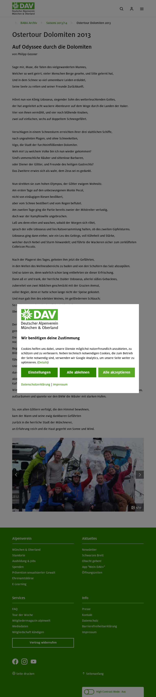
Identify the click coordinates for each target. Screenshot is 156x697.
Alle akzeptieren (116, 372)
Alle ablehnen (78, 372)
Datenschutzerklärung (35, 385)
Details (43, 362)
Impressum (60, 385)
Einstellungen (39, 372)
